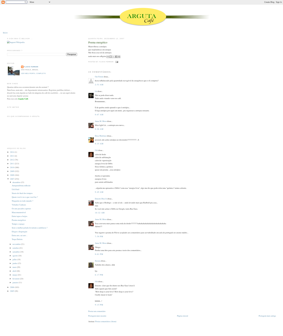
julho (15, 259)
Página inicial (182, 315)
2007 (12, 179)
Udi (96, 150)
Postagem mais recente (97, 315)
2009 (12, 171)
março (15, 274)
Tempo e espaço (18, 224)
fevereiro (16, 278)
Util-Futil (15, 189)
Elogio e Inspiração (19, 231)
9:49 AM (99, 192)
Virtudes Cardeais (19, 204)
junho (15, 263)
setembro (16, 251)
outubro (16, 248)
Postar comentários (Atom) (105, 321)
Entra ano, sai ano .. (19, 235)
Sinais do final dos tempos (22, 193)
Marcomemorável (19, 212)
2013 (12, 155)
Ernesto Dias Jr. (101, 198)
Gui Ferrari (99, 76)
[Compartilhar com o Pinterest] (119, 56)
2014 (12, 152)
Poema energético (97, 42)
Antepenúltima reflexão (21, 185)
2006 (12, 287)
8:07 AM (99, 114)
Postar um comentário (97, 311)
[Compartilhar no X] (113, 56)
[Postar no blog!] (110, 56)
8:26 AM (99, 129)
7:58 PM (99, 236)
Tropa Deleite (17, 239)
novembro (17, 244)
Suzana (98, 260)
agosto (15, 255)
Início (5, 32)
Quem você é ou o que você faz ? (25, 197)
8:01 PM (99, 254)
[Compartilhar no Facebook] (116, 56)
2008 (12, 175)
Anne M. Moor (101, 121)
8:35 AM (99, 143)
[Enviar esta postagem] (116, 62)
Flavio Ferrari (31, 67)
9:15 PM (99, 304)
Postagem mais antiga (267, 315)
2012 (12, 159)
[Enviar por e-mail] (107, 56)
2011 (12, 163)
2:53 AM (99, 84)
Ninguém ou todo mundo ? (22, 201)
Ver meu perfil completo (33, 73)
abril (15, 271)
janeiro (16, 282)
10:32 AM (100, 212)
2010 (12, 167)
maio (15, 267)
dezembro (17, 182)
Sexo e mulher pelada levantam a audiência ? (29, 227)
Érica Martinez (101, 135)
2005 (12, 291)
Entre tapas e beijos (19, 216)
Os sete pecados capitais (21, 208)
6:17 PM (99, 274)
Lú (96, 91)
